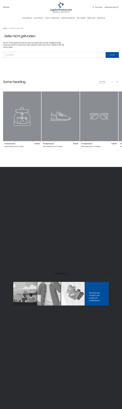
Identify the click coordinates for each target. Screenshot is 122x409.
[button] (97, 7)
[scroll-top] (117, 404)
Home (5, 28)
